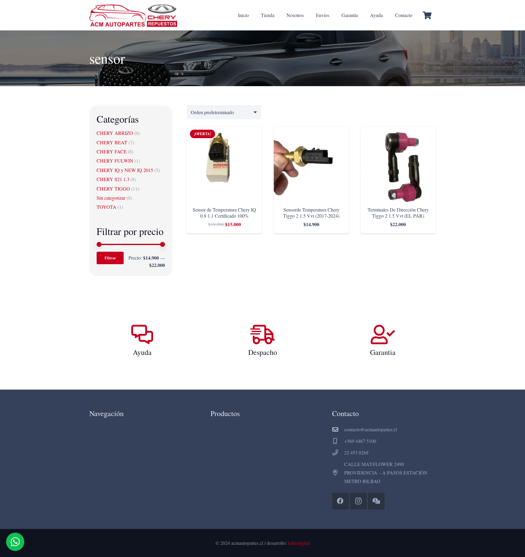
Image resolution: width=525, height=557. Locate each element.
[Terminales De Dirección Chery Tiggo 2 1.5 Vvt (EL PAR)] (398, 131)
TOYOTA (106, 207)
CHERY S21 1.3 (113, 179)
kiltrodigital (299, 543)
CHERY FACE (112, 151)
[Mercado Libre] (376, 501)
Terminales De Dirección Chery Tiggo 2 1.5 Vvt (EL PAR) (398, 212)
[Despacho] (262, 334)
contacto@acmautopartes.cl (370, 429)
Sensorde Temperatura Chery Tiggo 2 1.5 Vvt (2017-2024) (311, 212)
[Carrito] (427, 15)
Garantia (383, 352)
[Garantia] (383, 334)
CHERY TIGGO (113, 188)
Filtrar (110, 258)
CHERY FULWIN (115, 160)
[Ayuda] (142, 334)
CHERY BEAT (112, 142)
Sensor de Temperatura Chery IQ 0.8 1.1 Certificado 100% (224, 212)
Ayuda (142, 352)
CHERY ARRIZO (115, 133)
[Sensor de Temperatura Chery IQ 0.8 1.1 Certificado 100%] (224, 131)
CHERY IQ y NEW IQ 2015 (125, 170)
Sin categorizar (111, 197)
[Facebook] (340, 501)
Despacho (262, 352)
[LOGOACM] (133, 15)
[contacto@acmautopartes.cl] (338, 429)
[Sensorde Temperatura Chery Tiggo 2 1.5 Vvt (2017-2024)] (311, 131)
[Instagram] (358, 501)
